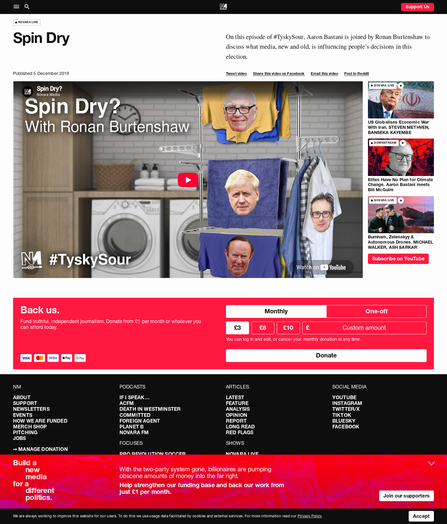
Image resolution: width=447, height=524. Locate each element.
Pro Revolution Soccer (153, 454)
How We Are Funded (40, 421)
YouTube (344, 397)
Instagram (347, 403)
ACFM (127, 403)
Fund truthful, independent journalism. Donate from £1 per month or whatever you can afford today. (110, 324)
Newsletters (31, 409)
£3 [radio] (237, 327)
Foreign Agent (140, 421)
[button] (18, 6)
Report (236, 421)
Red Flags (239, 432)
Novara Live (242, 454)
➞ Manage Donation (40, 449)
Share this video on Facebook (279, 73)
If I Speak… (135, 397)
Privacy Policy (310, 516)
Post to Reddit (356, 73)
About (21, 397)
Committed (135, 415)
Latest (235, 397)
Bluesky (343, 421)
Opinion (236, 415)
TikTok (341, 415)
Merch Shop (30, 427)
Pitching (25, 432)
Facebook (345, 427)
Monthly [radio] (276, 311)
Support (25, 403)
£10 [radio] (288, 327)
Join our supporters (406, 496)
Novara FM (134, 432)
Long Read (240, 427)
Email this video (324, 73)
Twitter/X (346, 409)
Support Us (417, 6)
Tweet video (236, 73)
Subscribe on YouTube (398, 258)
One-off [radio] (377, 311)
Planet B (132, 427)
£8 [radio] (262, 327)
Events (22, 415)
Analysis (238, 409)
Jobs (19, 438)
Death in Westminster (150, 409)
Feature (237, 403)
